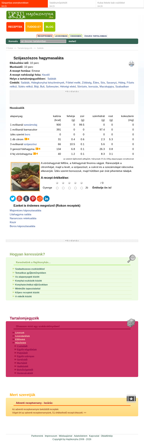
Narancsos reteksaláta (23, 218)
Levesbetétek (22, 336)
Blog (49, 26)
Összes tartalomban (95, 36)
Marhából (22, 363)
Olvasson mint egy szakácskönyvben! (38, 326)
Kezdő (46, 74)
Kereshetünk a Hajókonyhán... (33, 262)
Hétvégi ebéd (68, 86)
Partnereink (37, 436)
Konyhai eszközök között (28, 280)
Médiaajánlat (65, 436)
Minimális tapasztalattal (27, 288)
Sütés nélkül (25, 86)
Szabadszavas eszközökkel (30, 269)
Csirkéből (22, 346)
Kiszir (13, 222)
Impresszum (51, 436)
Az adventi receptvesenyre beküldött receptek (35, 409)
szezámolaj (30, 124)
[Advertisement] (72, 98)
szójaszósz (30, 144)
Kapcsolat (94, 436)
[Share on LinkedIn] (47, 200)
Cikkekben (75, 36)
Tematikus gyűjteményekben (30, 273)
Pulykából (22, 353)
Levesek (19, 332)
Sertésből (22, 359)
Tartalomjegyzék (24, 48)
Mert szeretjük (22, 395)
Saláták (40, 48)
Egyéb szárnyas (25, 356)
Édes (96, 82)
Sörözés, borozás (87, 86)
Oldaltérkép (107, 436)
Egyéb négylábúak (27, 349)
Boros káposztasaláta (22, 226)
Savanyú (111, 82)
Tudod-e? (34, 26)
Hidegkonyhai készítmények (47, 82)
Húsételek (20, 343)
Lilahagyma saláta (20, 214)
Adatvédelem (80, 436)
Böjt (36, 86)
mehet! (72, 41)
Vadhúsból (22, 366)
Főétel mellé (73, 82)
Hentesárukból (25, 373)
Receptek (15, 26)
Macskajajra (107, 86)
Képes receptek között (27, 292)
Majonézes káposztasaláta (25, 210)
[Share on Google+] (19, 200)
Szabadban (122, 86)
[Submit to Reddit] (40, 200)
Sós (102, 82)
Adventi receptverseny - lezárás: (34, 403)
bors (27, 134)
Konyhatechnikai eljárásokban (31, 284)
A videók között (23, 296)
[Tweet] (13, 200)
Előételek (20, 339)
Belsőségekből (25, 370)
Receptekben (45, 36)
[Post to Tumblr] (26, 200)
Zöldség (87, 82)
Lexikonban (61, 36)
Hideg (121, 82)
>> (85, 412)
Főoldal (9, 48)
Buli (42, 86)
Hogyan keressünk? (27, 254)
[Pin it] (33, 200)
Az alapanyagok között (27, 277)
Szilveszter (52, 86)
